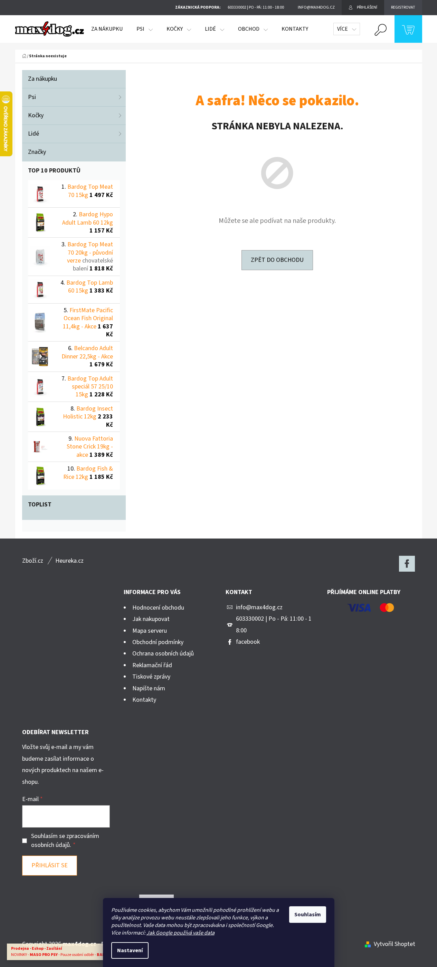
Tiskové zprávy (151, 676)
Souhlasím (307, 914)
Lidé (33, 133)
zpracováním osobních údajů (65, 840)
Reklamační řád (152, 665)
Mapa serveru (149, 630)
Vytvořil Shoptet (394, 944)
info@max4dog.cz (259, 607)
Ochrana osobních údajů (163, 653)
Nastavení (130, 950)
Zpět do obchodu (277, 260)
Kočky (36, 115)
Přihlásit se (49, 865)
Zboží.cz (32, 560)
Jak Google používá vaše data (180, 933)
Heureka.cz (69, 560)
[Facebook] (407, 564)
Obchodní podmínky (157, 642)
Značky (37, 152)
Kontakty (144, 699)
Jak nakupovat (151, 619)
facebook (248, 642)
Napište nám (148, 688)
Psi (32, 97)
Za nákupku (42, 79)
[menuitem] (107, 29)
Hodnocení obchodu (158, 607)
